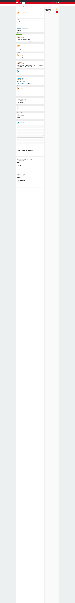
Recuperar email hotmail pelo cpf (22, 27)
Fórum (23, 2)
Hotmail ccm (19, 28)
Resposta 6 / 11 (19, 76)
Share (18, 19)
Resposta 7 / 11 (19, 85)
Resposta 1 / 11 (19, 32)
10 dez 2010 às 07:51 (21, 55)
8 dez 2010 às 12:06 (21, 46)
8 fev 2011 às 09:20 (21, 63)
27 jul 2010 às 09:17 (21, 100)
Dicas (26, 2)
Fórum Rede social (25, 28)
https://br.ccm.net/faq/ (20, 83)
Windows (23, 6)
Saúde (20, 0)
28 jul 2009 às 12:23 (21, 79)
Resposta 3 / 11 (19, 52)
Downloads (29, 2)
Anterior (18, 8)
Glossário (34, 2)
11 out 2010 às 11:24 (21, 115)
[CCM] (18, 3)
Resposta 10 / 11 (19, 112)
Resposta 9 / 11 (19, 104)
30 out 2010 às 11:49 (21, 37)
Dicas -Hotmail (29, 27)
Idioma (58, 0)
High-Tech (17, 0)
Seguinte (41, 8)
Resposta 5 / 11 (19, 68)
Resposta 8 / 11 (19, 97)
